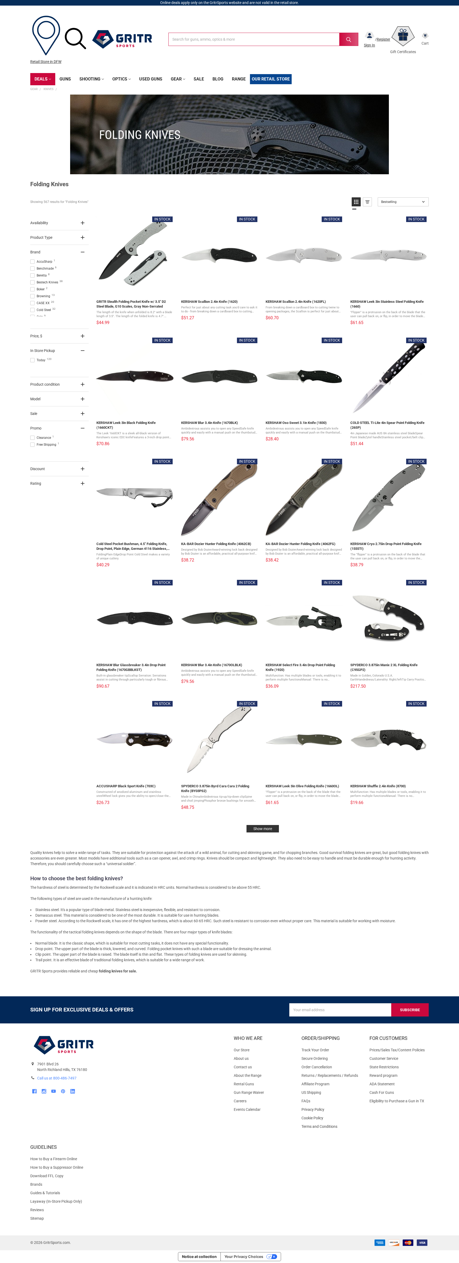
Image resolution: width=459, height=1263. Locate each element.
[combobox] (263, 39)
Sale (199, 79)
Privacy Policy (331, 1109)
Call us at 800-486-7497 (56, 1078)
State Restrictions (384, 1067)
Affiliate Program (315, 1084)
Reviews (37, 1210)
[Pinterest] (63, 1091)
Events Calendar (247, 1109)
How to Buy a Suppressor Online (56, 1167)
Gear (176, 79)
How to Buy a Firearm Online (53, 1159)
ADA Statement (382, 1084)
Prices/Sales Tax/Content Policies (397, 1050)
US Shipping (311, 1092)
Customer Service (383, 1058)
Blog (217, 79)
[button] (356, 201)
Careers (240, 1101)
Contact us (243, 1067)
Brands (36, 1184)
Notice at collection (199, 1256)
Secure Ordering (314, 1058)
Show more (262, 829)
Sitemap (37, 1218)
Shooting (89, 79)
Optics (119, 79)
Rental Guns (244, 1084)
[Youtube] (53, 1091)
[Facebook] (34, 1091)
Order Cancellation (316, 1067)
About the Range (247, 1075)
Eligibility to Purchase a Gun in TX (396, 1101)
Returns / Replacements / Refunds (329, 1075)
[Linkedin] (73, 1091)
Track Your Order (315, 1050)
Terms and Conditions (331, 1126)
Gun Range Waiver (249, 1092)
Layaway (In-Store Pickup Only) (56, 1201)
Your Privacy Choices (243, 1256)
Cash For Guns (381, 1092)
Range (239, 79)
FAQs (305, 1101)
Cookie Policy (331, 1118)
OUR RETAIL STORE (271, 79)
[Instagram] (44, 1091)
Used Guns (150, 79)
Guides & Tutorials (45, 1193)
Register (383, 39)
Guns (65, 79)
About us (241, 1058)
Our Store (241, 1050)
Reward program (383, 1075)
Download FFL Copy (46, 1176)
